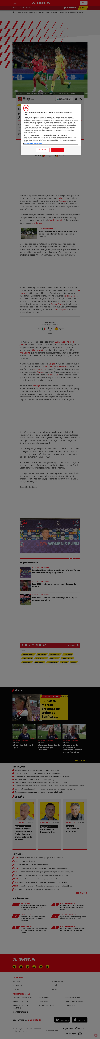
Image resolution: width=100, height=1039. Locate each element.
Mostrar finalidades (43, 150)
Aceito (57, 150)
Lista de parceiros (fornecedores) (33, 143)
